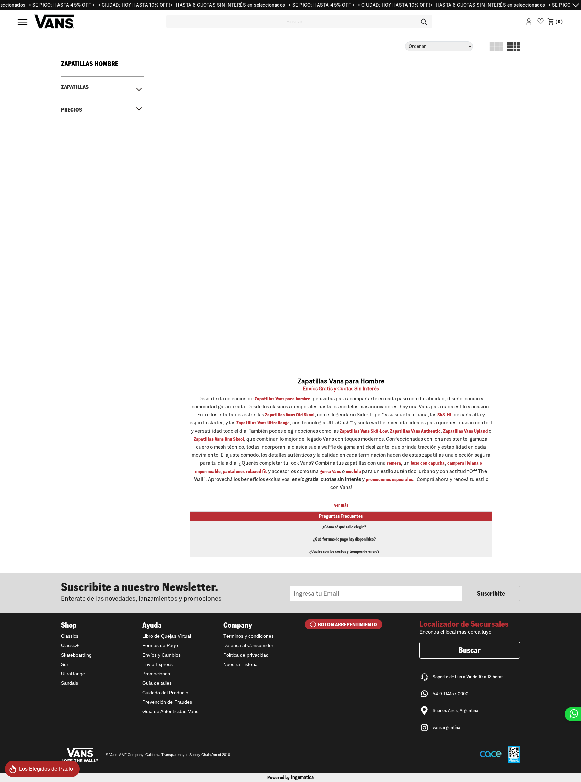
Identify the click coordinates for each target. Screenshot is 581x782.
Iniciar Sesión (529, 22)
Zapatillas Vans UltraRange (263, 423)
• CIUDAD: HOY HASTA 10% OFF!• (128, 5)
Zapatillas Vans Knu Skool (219, 439)
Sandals (69, 683)
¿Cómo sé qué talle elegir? (344, 526)
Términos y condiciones (248, 636)
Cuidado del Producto (165, 692)
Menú (22, 22)
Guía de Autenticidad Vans (170, 711)
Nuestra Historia (240, 664)
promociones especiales (389, 479)
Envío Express (157, 664)
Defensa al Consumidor (248, 645)
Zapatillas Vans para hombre (282, 399)
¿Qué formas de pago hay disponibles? (344, 539)
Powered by (290, 777)
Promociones (156, 673)
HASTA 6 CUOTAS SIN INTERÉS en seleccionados (223, 5)
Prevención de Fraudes (167, 702)
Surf (65, 664)
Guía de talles (157, 683)
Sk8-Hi (444, 415)
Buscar (470, 650)
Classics (69, 636)
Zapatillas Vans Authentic (415, 431)
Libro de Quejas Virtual (166, 636)
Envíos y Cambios (161, 655)
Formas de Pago (160, 645)
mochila (353, 471)
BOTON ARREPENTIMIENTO (347, 624)
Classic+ (70, 645)
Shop (69, 625)
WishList (540, 22)
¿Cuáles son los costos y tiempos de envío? (344, 551)
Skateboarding (76, 655)
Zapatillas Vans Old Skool (290, 415)
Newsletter (175, 591)
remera (394, 463)
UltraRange (73, 673)
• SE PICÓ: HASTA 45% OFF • (54, 5)
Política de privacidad (246, 655)
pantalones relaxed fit (245, 471)
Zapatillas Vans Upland (465, 431)
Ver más (341, 505)
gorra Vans (330, 471)
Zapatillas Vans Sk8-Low (364, 431)
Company (237, 625)
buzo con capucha (428, 463)
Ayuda (152, 625)
